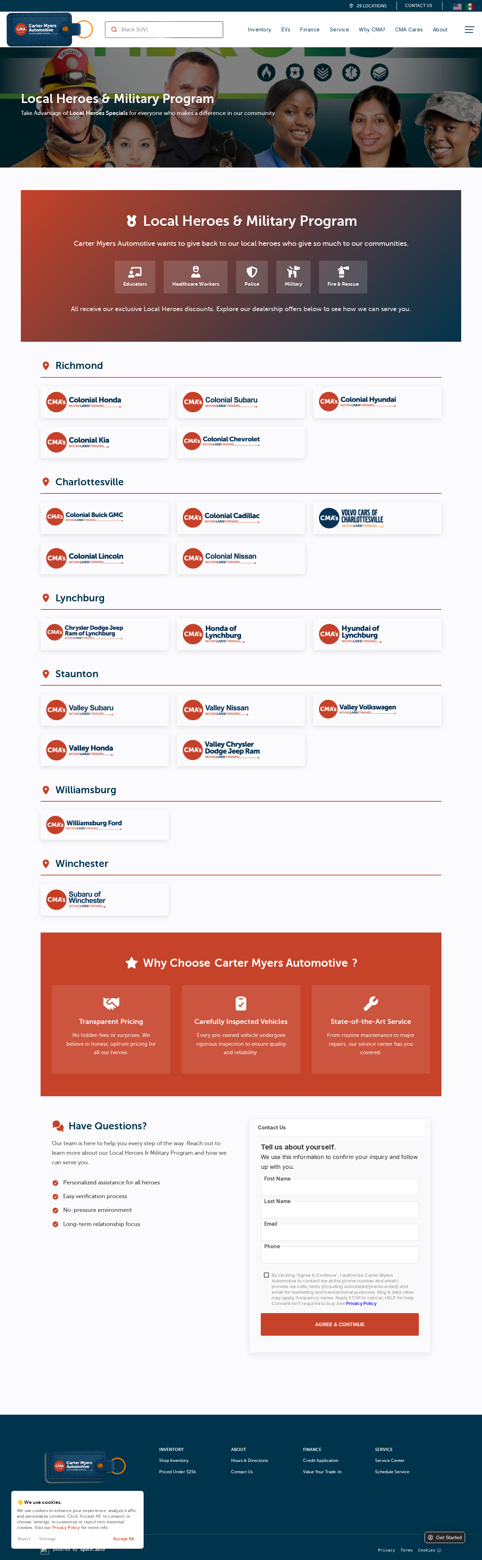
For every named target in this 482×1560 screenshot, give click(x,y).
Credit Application (320, 1460)
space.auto (92, 1549)
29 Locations (372, 6)
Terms (406, 1550)
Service (339, 29)
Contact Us (418, 5)
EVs (286, 29)
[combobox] (157, 29)
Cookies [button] (426, 1550)
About (440, 29)
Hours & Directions (249, 1460)
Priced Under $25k (177, 1471)
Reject (24, 1538)
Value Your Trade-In (322, 1471)
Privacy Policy (66, 1527)
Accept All (123, 1538)
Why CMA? (372, 29)
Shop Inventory (173, 1460)
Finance (310, 29)
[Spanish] (470, 6)
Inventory (260, 29)
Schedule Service (392, 1471)
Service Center (390, 1460)
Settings (47, 1538)
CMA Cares (409, 29)
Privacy (386, 1550)
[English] (457, 6)
